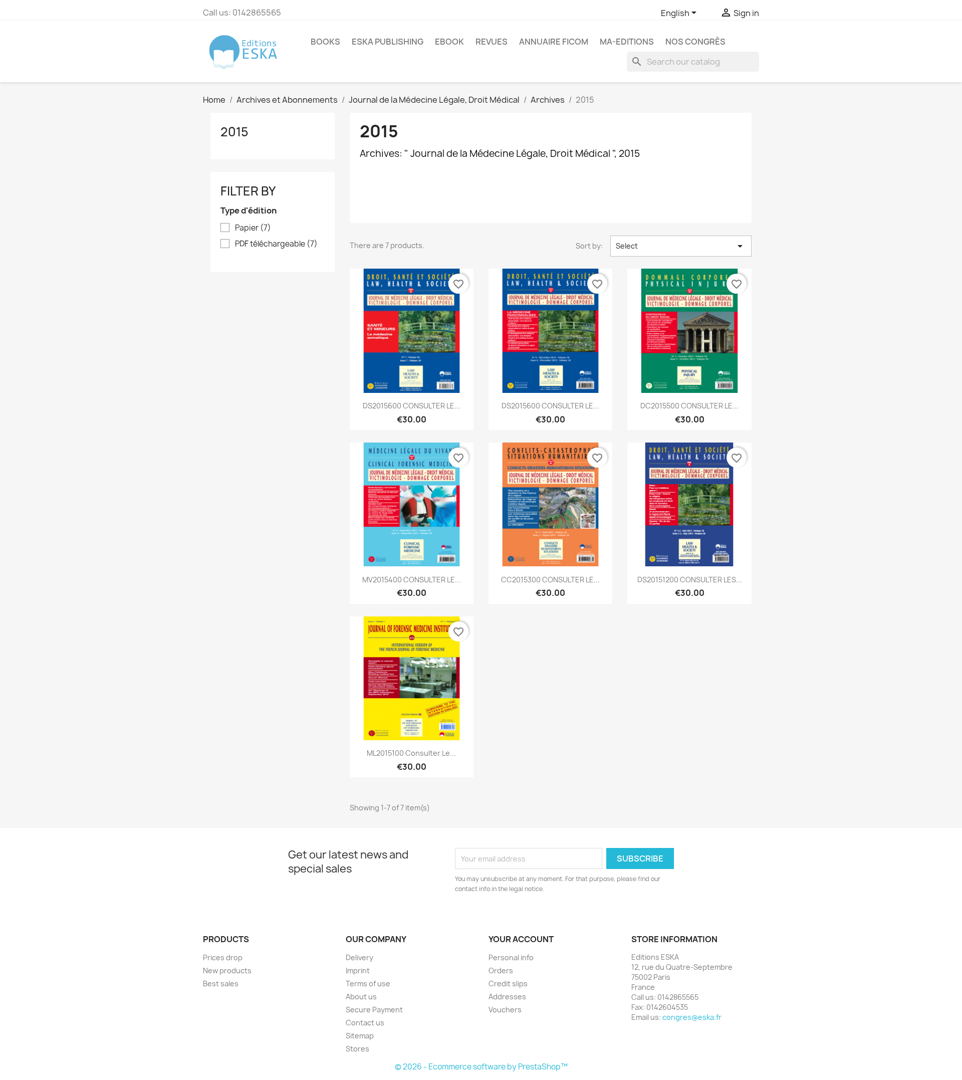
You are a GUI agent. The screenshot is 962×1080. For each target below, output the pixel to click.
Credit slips (508, 983)
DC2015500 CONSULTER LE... (689, 405)
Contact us (365, 1022)
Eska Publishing (387, 41)
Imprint (358, 970)
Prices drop (223, 957)
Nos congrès (695, 41)
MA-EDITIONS (627, 41)
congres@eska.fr (692, 1017)
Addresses (507, 996)
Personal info (511, 957)
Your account (521, 939)
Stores (357, 1048)
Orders (501, 970)
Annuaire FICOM (553, 41)
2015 (234, 131)
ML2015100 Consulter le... (411, 753)
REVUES (491, 41)
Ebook (449, 41)
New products (227, 970)
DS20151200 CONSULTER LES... (689, 579)
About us (361, 996)
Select (681, 246)
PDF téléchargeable (276, 244)
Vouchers (505, 1009)
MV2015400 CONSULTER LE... (411, 579)
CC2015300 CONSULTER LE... (550, 579)
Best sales (220, 983)
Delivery (359, 957)
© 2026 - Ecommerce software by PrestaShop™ (481, 1066)
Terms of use (368, 983)
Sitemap (360, 1035)
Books (325, 41)
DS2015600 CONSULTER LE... (411, 405)
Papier (253, 228)
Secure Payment (374, 1009)
